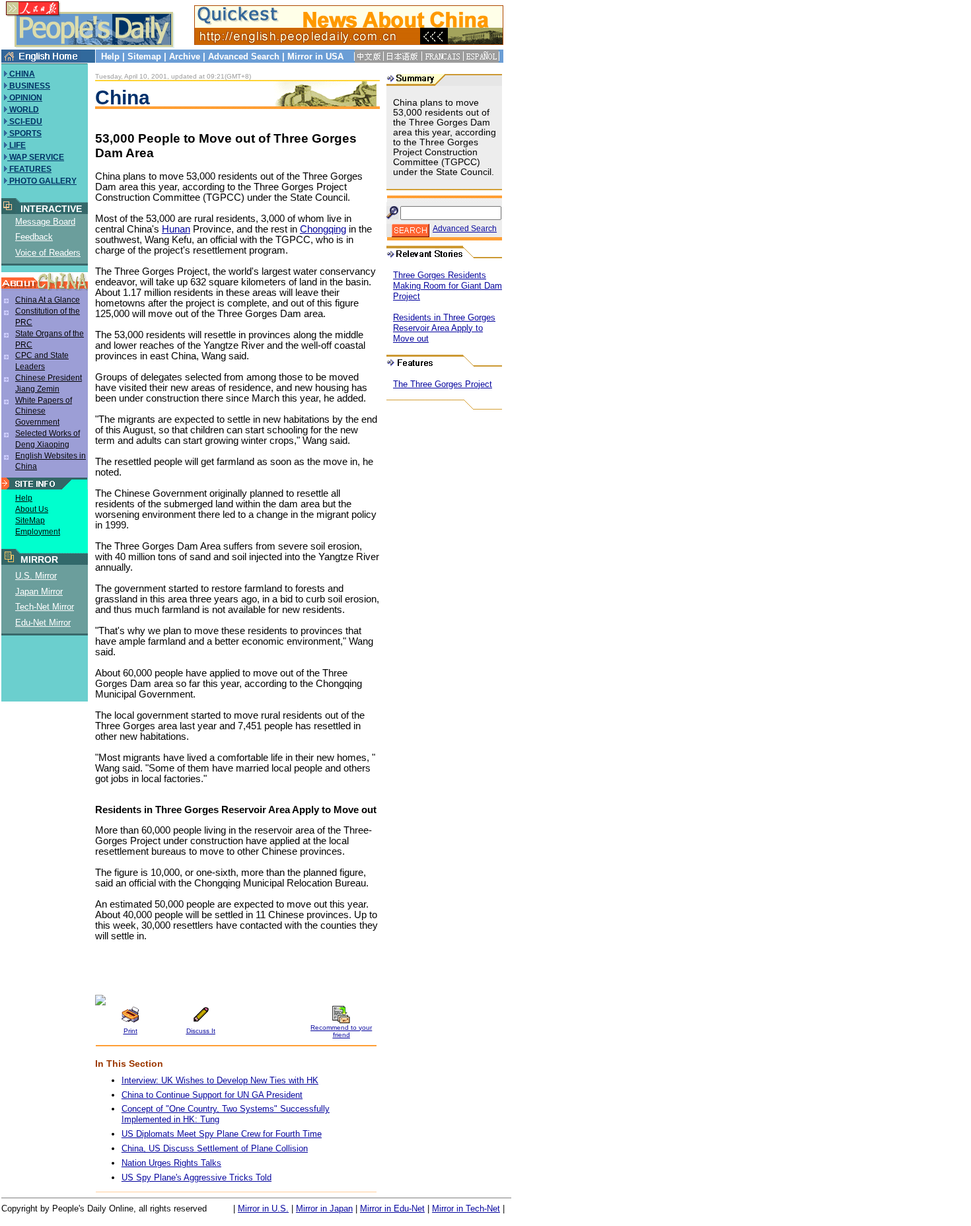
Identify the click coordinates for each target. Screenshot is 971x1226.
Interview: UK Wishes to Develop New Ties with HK (220, 1080)
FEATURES (29, 169)
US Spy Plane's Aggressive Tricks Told (196, 1177)
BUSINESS (28, 85)
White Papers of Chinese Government (43, 411)
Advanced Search (243, 56)
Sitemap (144, 56)
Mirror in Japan (324, 1208)
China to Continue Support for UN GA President (212, 1095)
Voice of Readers (48, 253)
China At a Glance (47, 300)
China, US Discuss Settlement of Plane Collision (215, 1148)
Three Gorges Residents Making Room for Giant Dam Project (447, 285)
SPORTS (24, 133)
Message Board (45, 222)
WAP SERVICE (35, 157)
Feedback (34, 237)
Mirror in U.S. (263, 1208)
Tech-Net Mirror (44, 607)
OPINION (24, 97)
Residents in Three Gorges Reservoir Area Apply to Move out (444, 327)
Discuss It (200, 1030)
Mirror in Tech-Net (466, 1208)
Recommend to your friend (341, 1031)
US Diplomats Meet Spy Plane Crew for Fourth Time (222, 1134)
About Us (31, 509)
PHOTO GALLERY (42, 181)
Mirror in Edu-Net (392, 1208)
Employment (37, 531)
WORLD (23, 109)
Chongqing (323, 229)
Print (130, 1030)
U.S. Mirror (36, 576)
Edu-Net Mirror (43, 623)
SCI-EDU (24, 121)
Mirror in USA (315, 56)
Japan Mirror (39, 591)
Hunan (176, 229)
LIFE (16, 145)
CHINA (21, 74)
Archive (184, 56)
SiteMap (30, 520)
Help (110, 56)
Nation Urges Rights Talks (171, 1163)
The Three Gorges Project (442, 384)
